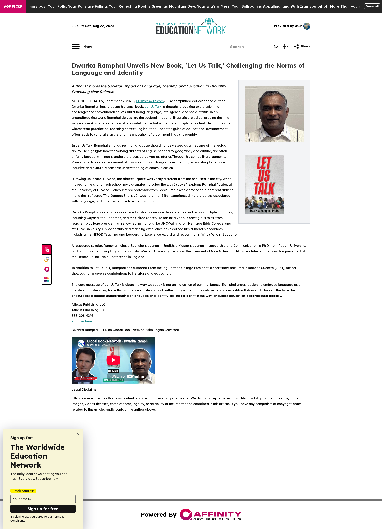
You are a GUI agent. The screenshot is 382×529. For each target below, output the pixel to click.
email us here (82, 321)
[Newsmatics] (46, 279)
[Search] (276, 46)
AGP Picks (13, 6)
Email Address (23, 491)
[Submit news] (46, 250)
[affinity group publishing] (46, 269)
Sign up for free (43, 508)
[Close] (78, 434)
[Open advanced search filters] (285, 46)
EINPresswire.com (150, 101)
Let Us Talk (153, 107)
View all (372, 6)
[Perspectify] (46, 259)
